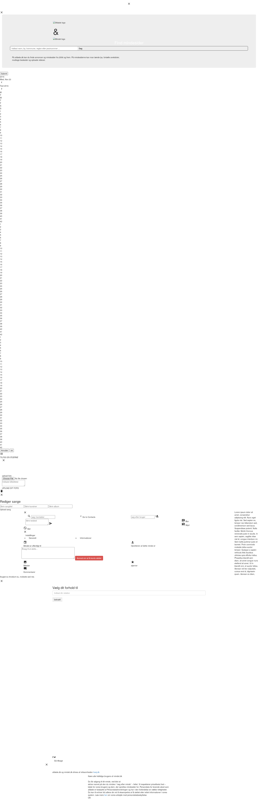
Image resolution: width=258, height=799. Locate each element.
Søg (80, 48)
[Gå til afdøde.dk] (129, 399)
